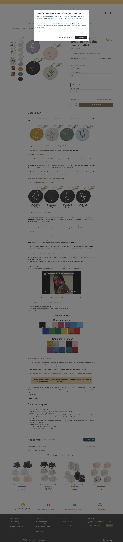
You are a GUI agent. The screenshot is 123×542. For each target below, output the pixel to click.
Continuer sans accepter (65, 37)
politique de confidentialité (59, 31)
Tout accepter (81, 37)
